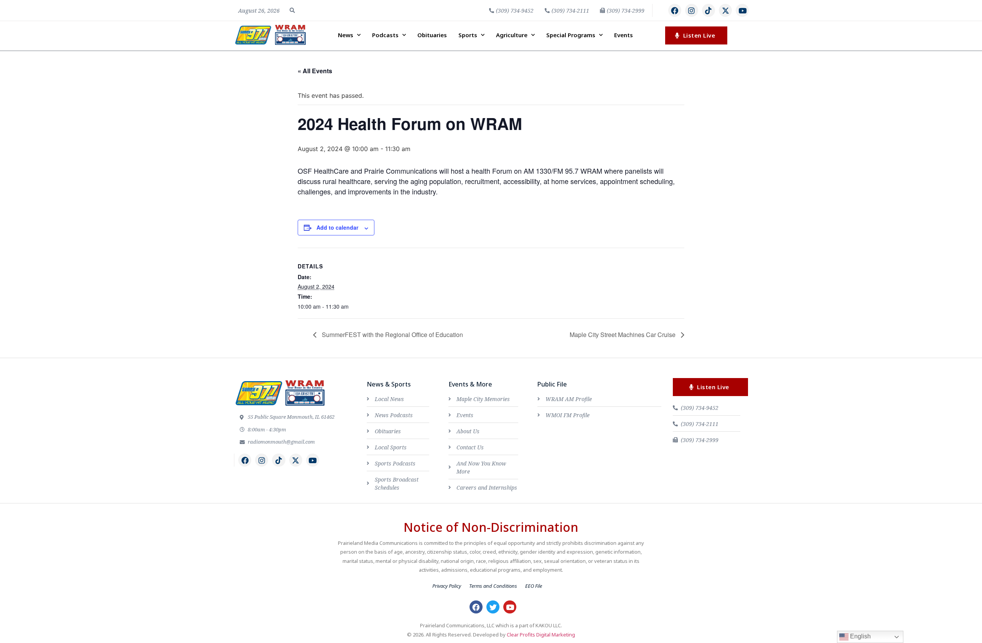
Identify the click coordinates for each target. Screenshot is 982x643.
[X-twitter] (725, 10)
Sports (467, 35)
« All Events (315, 70)
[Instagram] (691, 10)
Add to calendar (337, 227)
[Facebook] (674, 10)
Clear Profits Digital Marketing (541, 634)
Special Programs (570, 35)
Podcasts (385, 35)
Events (623, 35)
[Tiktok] (708, 10)
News (345, 35)
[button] (292, 10)
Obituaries (432, 35)
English (860, 636)
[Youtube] (742, 10)
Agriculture (511, 35)
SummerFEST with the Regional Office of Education (391, 334)
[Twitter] (492, 606)
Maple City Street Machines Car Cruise (623, 334)
